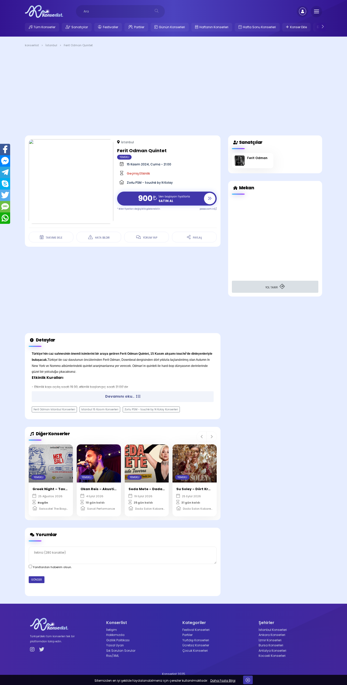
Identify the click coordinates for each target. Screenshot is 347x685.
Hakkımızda (115, 635)
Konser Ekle (298, 27)
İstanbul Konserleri (273, 630)
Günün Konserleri (172, 27)
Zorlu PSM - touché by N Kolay (150, 182)
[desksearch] (157, 11)
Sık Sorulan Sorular (120, 650)
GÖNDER (36, 580)
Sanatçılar (79, 27)
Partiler (139, 27)
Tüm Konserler (44, 27)
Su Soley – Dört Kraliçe (196, 489)
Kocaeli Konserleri (272, 655)
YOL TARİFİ (271, 287)
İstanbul (127, 142)
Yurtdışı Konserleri (195, 640)
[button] (202, 437)
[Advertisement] (173, 92)
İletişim (111, 630)
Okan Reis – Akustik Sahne (105, 489)
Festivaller (110, 27)
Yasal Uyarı (115, 645)
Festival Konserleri (196, 630)
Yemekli (124, 157)
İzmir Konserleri (270, 640)
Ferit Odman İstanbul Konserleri (54, 409)
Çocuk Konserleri (195, 650)
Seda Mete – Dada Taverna (154, 489)
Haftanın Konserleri (213, 27)
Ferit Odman (257, 158)
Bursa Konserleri (271, 645)
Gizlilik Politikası (118, 640)
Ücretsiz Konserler (195, 645)
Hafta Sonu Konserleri (259, 27)
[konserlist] (44, 11)
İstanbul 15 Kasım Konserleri (99, 409)
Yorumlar (46, 535)
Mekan (246, 188)
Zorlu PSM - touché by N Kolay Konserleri (151, 409)
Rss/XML (112, 655)
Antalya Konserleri (272, 650)
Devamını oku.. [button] (120, 396)
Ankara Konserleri (272, 635)
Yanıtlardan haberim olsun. (52, 567)
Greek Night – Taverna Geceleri (61, 489)
